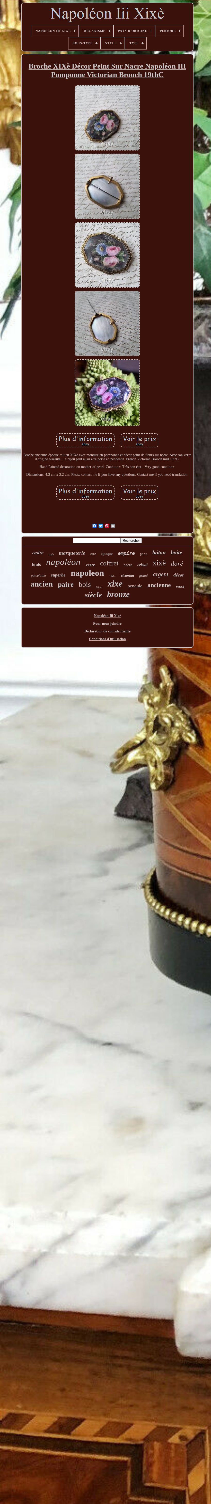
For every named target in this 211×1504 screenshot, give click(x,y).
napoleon (87, 573)
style (51, 554)
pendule (135, 585)
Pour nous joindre (107, 623)
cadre (37, 552)
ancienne (159, 585)
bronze (118, 594)
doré (177, 563)
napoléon (63, 562)
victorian (127, 576)
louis (36, 564)
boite (176, 552)
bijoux (99, 587)
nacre (128, 565)
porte (143, 554)
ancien (41, 583)
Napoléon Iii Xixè (107, 616)
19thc (112, 576)
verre (90, 565)
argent (160, 574)
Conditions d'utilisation (107, 639)
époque (107, 554)
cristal (142, 565)
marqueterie (72, 553)
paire (66, 584)
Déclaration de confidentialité (107, 631)
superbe (58, 575)
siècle (93, 595)
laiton (159, 552)
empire (126, 553)
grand (143, 576)
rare (93, 554)
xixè (159, 562)
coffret (109, 563)
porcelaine (38, 576)
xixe (115, 583)
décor (178, 575)
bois (85, 584)
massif (180, 586)
